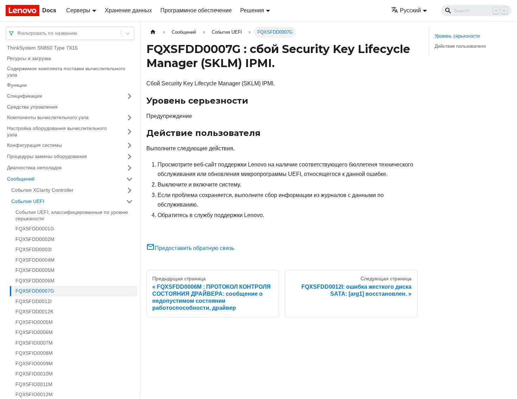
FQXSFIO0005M (34, 322)
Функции (17, 85)
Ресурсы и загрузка (29, 58)
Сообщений (20, 179)
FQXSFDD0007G (34, 291)
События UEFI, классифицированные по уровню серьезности (71, 215)
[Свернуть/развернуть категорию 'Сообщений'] (129, 179)
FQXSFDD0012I (33, 301)
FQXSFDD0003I (33, 249)
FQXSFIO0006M (34, 332)
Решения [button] (252, 10)
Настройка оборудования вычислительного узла (57, 131)
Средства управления (32, 107)
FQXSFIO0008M (34, 353)
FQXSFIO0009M (34, 363)
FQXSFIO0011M (33, 384)
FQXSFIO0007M (34, 343)
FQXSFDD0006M (35, 280)
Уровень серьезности (457, 36)
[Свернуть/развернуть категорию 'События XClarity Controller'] (129, 190)
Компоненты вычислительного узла (48, 117)
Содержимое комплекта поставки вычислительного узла (66, 72)
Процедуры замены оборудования (47, 156)
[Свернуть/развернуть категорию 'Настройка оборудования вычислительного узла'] (129, 131)
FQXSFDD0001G (34, 228)
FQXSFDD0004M (35, 260)
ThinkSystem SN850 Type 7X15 (42, 48)
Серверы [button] (78, 10)
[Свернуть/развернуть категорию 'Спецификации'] (129, 96)
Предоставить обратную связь (194, 248)
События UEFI (27, 201)
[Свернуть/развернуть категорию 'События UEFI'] (129, 201)
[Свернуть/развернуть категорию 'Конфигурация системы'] (129, 145)
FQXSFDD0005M (35, 270)
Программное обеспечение (196, 10)
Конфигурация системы (34, 145)
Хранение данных (128, 10)
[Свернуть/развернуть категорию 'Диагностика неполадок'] (129, 168)
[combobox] (18, 33)
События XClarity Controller (42, 190)
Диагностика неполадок (34, 167)
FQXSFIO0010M (34, 374)
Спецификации (24, 96)
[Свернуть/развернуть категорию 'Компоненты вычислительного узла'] (129, 117)
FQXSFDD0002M (35, 239)
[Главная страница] (153, 32)
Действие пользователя (460, 46)
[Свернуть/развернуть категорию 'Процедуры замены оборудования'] (129, 156)
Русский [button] (410, 10)
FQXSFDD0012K (34, 311)
